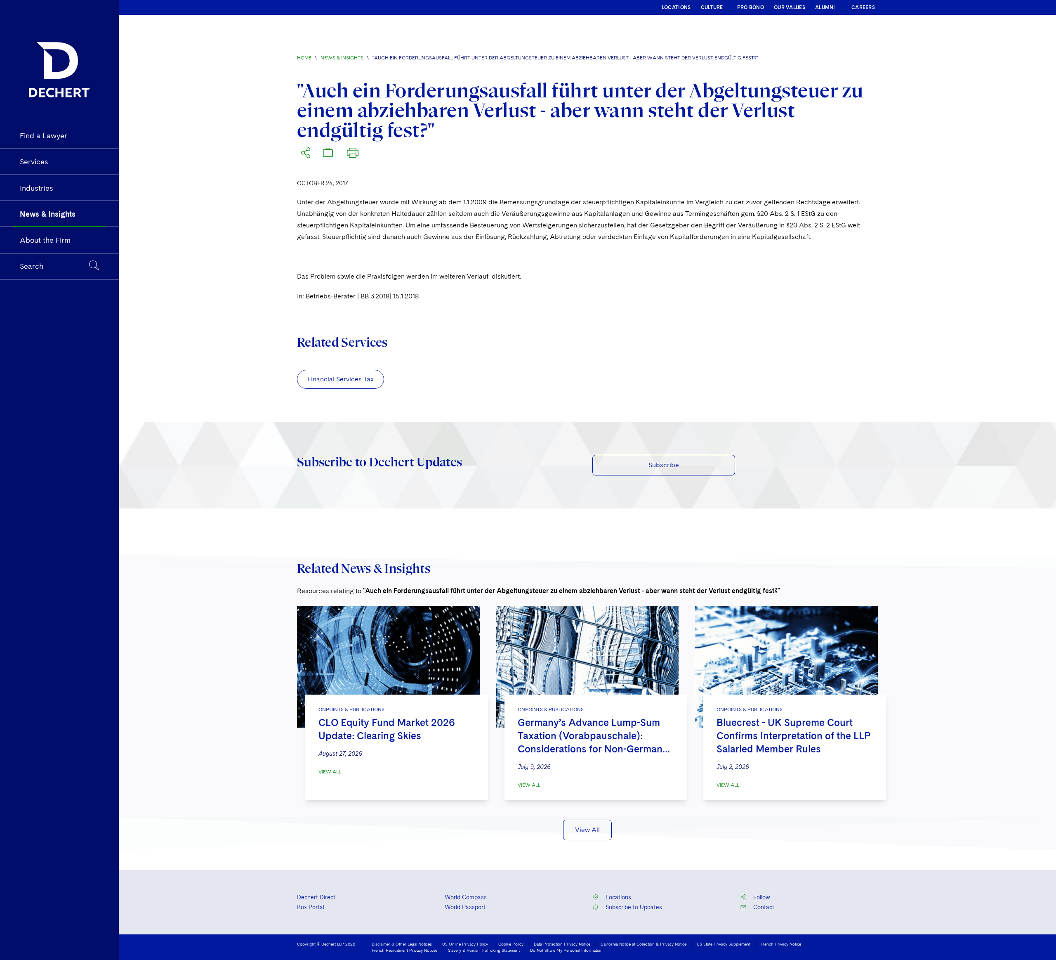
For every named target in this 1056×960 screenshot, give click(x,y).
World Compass (466, 897)
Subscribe (663, 465)
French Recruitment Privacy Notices (405, 950)
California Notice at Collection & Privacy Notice (643, 943)
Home (304, 58)
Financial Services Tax (340, 379)
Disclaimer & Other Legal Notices (402, 943)
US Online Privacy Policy (465, 943)
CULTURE (712, 7)
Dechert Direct (316, 897)
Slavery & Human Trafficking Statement (484, 950)
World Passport (465, 907)
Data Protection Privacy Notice (562, 943)
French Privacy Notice (781, 943)
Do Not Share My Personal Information (566, 950)
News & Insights (342, 58)
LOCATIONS (676, 7)
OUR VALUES (789, 7)
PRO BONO (750, 7)
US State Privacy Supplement (723, 943)
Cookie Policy (510, 943)
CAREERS (863, 7)
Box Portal (310, 907)
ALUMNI (825, 7)
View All (329, 772)
